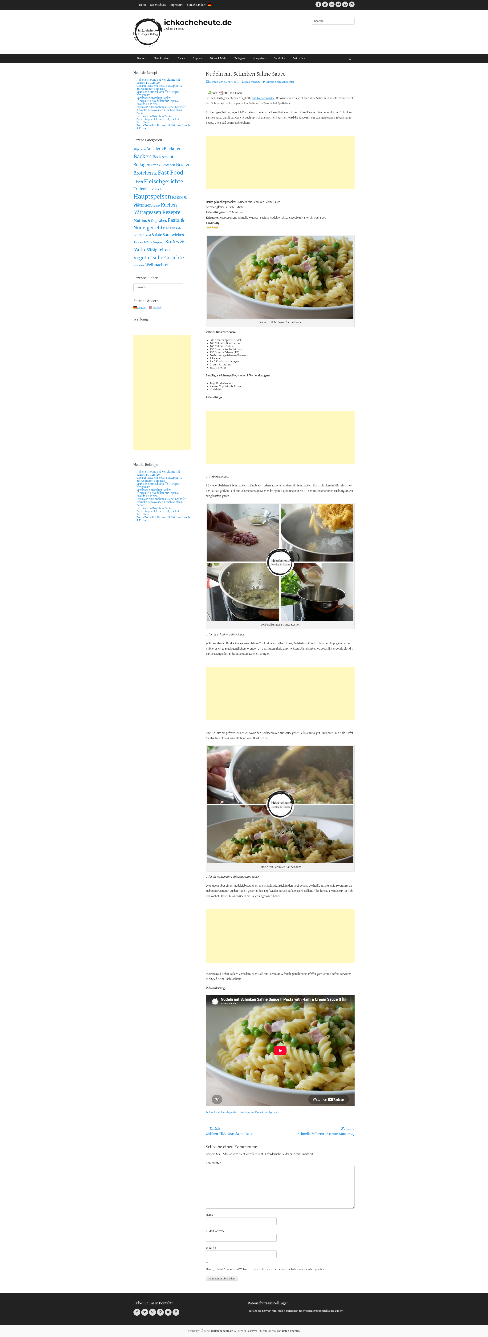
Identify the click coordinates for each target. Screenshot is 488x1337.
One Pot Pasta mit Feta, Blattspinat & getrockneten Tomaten (159, 87)
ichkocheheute (252, 82)
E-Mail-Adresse (215, 1231)
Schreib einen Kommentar (280, 82)
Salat (148, 235)
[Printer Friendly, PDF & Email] (224, 93)
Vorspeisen (259, 58)
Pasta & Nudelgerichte (267, 1112)
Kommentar (214, 1163)
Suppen (197, 58)
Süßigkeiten (158, 249)
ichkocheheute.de (198, 22)
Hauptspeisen (162, 58)
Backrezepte (164, 157)
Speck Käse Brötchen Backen (154, 98)
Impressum (176, 4)
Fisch (138, 182)
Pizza (170, 228)
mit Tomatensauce (263, 98)
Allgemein (139, 149)
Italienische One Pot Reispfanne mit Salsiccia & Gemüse (158, 81)
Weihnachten (157, 265)
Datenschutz (158, 4)
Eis (155, 173)
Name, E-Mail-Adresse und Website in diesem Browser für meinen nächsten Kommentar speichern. (266, 1269)
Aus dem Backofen (164, 148)
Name (209, 1214)
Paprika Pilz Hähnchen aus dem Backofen (161, 107)
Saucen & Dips (142, 242)
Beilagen (239, 58)
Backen (141, 58)
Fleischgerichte (229, 1112)
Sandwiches (173, 234)
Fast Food (214, 1112)
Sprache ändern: (197, 4)
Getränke (279, 58)
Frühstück (299, 58)
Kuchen (156, 206)
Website (211, 1247)
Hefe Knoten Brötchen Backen (154, 116)
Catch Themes (291, 1331)
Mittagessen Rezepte (156, 212)
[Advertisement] (280, 162)
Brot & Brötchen (163, 165)
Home (142, 4)
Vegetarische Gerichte (158, 258)
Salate (181, 58)
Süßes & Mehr (218, 58)
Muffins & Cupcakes (150, 220)
